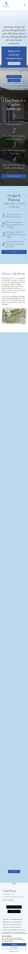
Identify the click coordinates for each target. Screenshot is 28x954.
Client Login (14, 80)
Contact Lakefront (12, 214)
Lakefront (6, 5)
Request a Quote (14, 76)
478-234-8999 (8, 899)
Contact (5, 121)
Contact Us (14, 63)
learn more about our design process (14, 252)
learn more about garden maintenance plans (14, 176)
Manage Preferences (14, 951)
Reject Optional (14, 947)
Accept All (14, 944)
